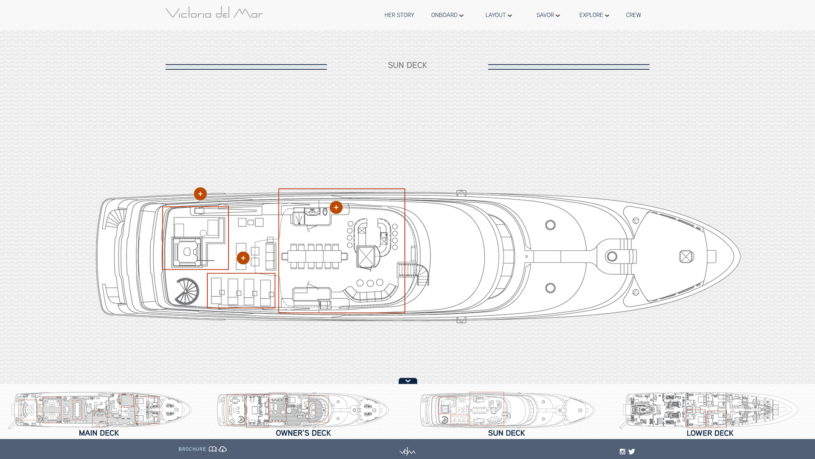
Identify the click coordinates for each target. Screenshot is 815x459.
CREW (633, 15)
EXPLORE (592, 15)
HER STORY (399, 15)
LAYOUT (497, 15)
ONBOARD (445, 15)
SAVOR (546, 15)
